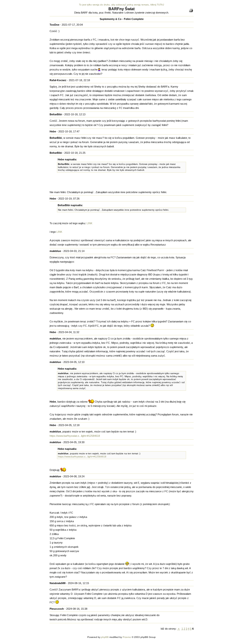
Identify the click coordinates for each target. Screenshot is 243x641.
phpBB (105, 637)
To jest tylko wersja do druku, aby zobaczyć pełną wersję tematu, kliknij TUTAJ (121, 4)
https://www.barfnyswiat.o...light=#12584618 (75, 435)
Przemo (127, 637)
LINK (89, 223)
